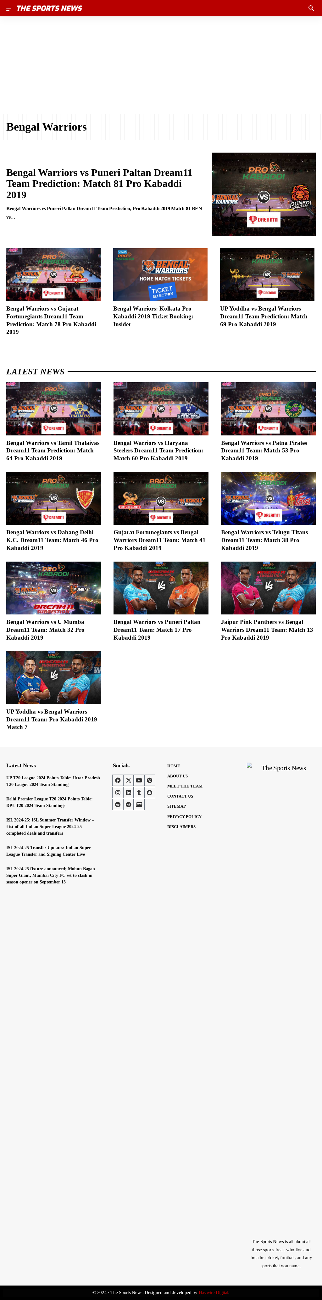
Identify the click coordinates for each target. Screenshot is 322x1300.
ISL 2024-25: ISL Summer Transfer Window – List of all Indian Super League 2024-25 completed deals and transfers (50, 827)
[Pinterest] (149, 780)
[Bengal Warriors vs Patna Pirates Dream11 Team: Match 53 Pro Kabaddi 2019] (268, 408)
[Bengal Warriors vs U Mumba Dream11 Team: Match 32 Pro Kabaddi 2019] (53, 588)
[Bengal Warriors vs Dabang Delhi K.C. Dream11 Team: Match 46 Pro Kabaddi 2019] (53, 498)
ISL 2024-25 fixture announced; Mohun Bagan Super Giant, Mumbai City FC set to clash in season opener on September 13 (50, 875)
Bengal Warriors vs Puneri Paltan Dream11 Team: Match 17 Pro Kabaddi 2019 (157, 630)
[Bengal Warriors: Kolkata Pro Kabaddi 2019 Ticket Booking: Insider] (160, 274)
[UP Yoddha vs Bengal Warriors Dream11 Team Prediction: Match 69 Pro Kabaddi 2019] (267, 274)
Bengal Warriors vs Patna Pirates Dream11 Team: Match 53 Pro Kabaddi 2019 (264, 451)
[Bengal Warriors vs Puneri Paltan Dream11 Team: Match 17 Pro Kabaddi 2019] (161, 588)
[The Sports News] (49, 8)
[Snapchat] (149, 792)
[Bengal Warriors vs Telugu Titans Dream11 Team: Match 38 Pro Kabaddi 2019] (268, 498)
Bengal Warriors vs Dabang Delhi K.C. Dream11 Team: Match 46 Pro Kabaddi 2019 (52, 540)
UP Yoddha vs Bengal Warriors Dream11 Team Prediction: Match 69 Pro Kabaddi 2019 (264, 316)
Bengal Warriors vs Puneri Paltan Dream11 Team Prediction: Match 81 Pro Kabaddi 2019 (99, 183)
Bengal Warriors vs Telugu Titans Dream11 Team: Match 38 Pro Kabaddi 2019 (264, 540)
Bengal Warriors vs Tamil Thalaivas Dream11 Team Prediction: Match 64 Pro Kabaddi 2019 (52, 451)
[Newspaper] (139, 804)
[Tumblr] (139, 792)
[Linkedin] (128, 792)
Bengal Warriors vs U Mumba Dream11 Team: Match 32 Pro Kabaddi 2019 (45, 630)
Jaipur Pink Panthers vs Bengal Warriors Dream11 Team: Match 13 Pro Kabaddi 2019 (267, 630)
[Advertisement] (161, 65)
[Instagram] (118, 792)
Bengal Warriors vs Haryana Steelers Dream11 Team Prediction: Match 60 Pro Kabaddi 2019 (158, 451)
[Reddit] (118, 804)
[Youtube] (139, 780)
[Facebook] (118, 780)
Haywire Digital (214, 1292)
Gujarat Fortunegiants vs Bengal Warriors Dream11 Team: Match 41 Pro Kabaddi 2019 (160, 540)
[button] (11, 8)
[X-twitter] (128, 780)
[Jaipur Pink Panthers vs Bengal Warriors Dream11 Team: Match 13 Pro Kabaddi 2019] (268, 588)
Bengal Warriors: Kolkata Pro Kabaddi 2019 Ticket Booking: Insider (153, 316)
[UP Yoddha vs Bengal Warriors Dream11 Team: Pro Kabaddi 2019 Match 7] (53, 677)
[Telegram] (128, 804)
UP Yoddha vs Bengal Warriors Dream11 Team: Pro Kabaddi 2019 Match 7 (51, 719)
